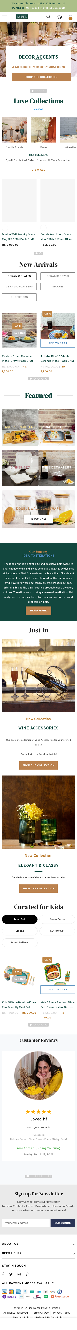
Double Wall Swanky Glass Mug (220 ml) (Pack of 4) (18, 237)
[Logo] (22, 16)
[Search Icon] (48, 17)
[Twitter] (12, 1274)
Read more (38, 610)
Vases (43, 147)
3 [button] (40, 91)
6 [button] (49, 1176)
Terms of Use (40, 1313)
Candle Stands (14, 147)
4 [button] (44, 91)
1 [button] (33, 91)
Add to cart (57, 343)
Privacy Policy (61, 1313)
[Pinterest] (29, 1274)
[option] (38, 55)
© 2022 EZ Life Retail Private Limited (36, 1308)
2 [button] (37, 91)
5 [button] (46, 379)
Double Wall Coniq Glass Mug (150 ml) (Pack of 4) (56, 237)
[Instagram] (21, 1274)
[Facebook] (5, 1274)
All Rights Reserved (15, 1313)
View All (38, 109)
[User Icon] (59, 16)
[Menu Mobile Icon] (4, 16)
